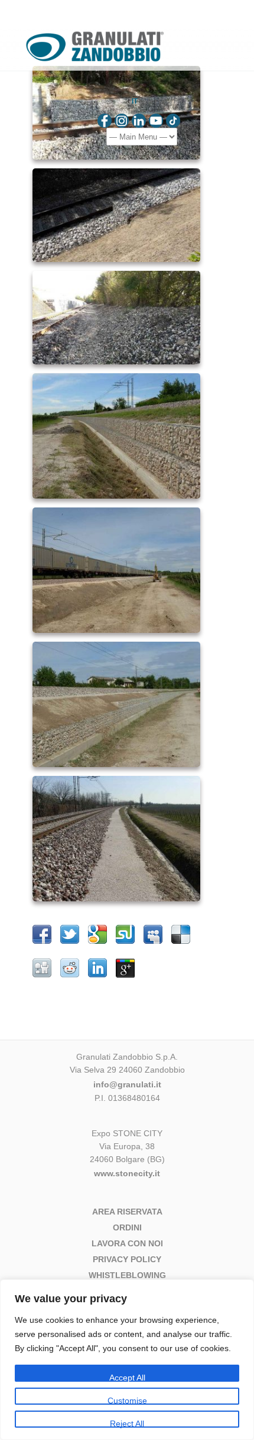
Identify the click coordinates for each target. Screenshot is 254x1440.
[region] (127, 1359)
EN (148, 101)
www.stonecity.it (127, 1173)
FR (178, 101)
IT (135, 101)
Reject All (127, 1423)
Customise (127, 1400)
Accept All (127, 1377)
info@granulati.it (127, 1084)
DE (163, 101)
